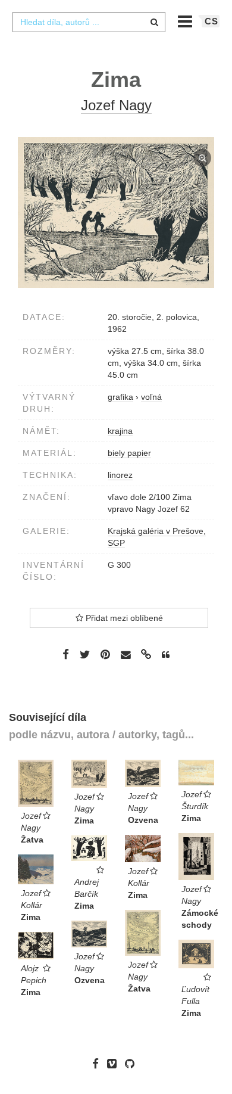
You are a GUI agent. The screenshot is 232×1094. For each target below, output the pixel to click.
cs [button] (211, 21)
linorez (120, 475)
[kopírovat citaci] (166, 655)
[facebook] (98, 1063)
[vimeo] (115, 1063)
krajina (120, 431)
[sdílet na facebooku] (65, 654)
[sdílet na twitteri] (85, 654)
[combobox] (88, 22)
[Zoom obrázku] (116, 212)
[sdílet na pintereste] (105, 654)
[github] (132, 1063)
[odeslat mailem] (125, 655)
